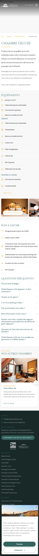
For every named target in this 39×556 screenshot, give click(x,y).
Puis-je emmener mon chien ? (13, 308)
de (28, 5)
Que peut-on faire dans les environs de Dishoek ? (17, 330)
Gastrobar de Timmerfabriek (11, 501)
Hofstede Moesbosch (9, 493)
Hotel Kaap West (7, 489)
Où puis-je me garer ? (10, 297)
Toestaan (19, 544)
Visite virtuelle (14, 213)
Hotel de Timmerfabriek (10, 479)
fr (30, 5)
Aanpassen (18, 550)
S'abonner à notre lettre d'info (17, 437)
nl (26, 5)
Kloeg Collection (9, 5)
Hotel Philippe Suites (8, 459)
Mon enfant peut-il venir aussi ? (14, 314)
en (33, 5)
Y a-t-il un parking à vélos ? (12, 303)
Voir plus (7, 193)
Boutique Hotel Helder (9, 473)
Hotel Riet (5, 463)
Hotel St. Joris (6, 466)
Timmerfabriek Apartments (11, 476)
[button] (3, 208)
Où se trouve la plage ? (10, 283)
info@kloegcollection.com (13, 419)
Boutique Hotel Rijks (8, 469)
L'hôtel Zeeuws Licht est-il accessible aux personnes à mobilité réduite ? (17, 338)
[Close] (36, 507)
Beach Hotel (5, 456)
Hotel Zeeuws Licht (8, 486)
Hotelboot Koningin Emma (10, 483)
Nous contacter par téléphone (14, 422)
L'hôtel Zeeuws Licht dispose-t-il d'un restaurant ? (16, 290)
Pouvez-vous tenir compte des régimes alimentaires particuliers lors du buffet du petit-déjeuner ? (18, 321)
